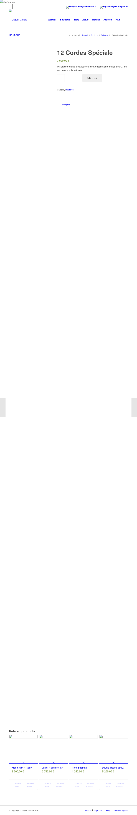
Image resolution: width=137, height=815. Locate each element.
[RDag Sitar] (3, 407)
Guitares (70, 89)
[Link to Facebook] (9, 6)
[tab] (65, 104)
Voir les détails (30, 785)
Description (65, 104)
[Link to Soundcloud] (15, 6)
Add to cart (92, 77)
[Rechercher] (125, 19)
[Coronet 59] (134, 407)
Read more (108, 785)
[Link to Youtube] (20, 6)
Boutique (14, 35)
